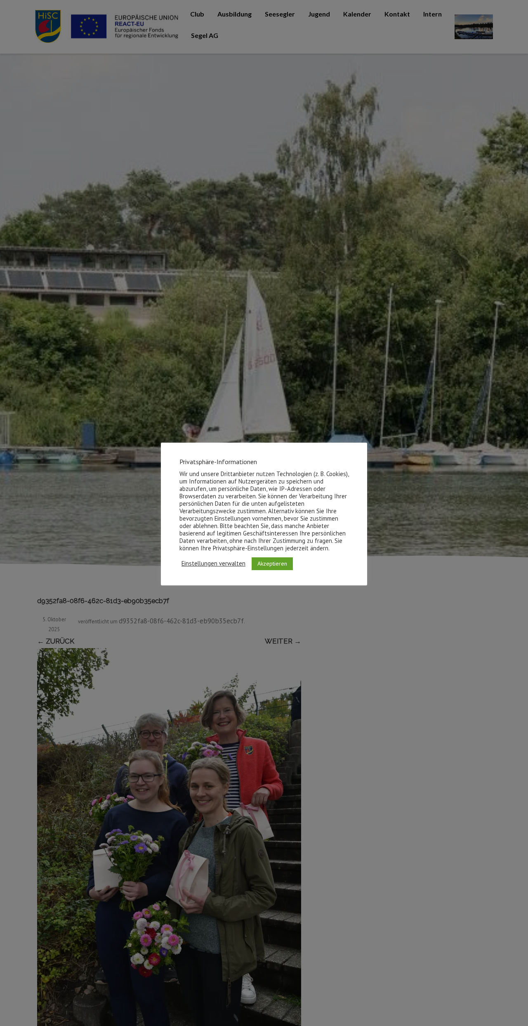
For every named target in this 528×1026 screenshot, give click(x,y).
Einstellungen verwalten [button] (213, 563)
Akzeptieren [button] (272, 563)
